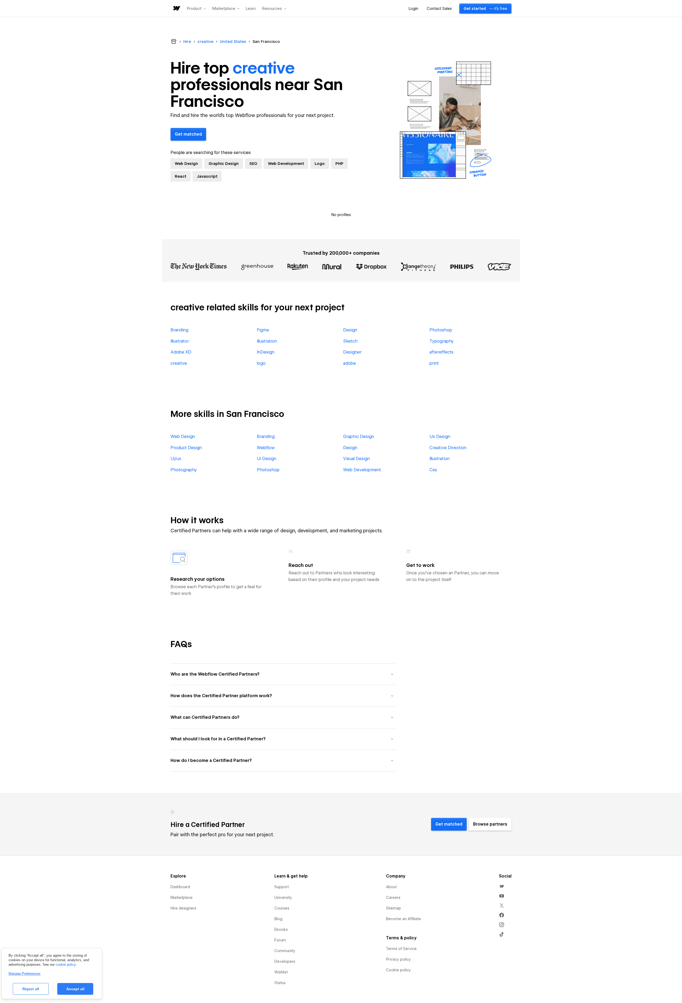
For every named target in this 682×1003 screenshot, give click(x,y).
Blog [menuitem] (278, 919)
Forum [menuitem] (280, 940)
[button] (196, 8)
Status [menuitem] (280, 983)
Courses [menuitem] (281, 908)
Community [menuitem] (284, 951)
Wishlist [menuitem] (281, 972)
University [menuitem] (283, 897)
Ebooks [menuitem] (281, 929)
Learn (251, 8)
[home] (176, 8)
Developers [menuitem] (284, 961)
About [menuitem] (391, 887)
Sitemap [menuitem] (393, 908)
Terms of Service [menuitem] (401, 949)
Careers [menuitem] (393, 897)
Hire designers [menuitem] (183, 908)
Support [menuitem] (281, 887)
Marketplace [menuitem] (181, 897)
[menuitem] (501, 886)
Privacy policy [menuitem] (398, 959)
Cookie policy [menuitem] (398, 970)
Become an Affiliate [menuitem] (403, 919)
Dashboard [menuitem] (180, 887)
